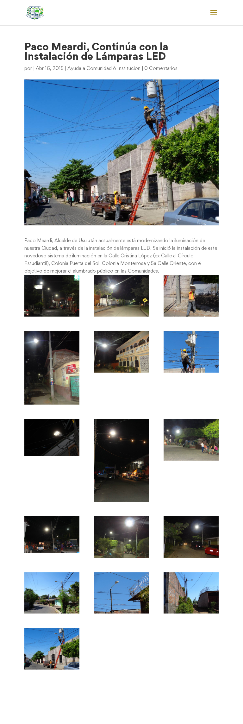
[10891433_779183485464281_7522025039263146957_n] (191, 440)
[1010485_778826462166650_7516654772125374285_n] (121, 296)
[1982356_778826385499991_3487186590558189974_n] (51, 368)
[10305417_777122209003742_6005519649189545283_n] (191, 352)
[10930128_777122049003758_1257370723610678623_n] (121, 593)
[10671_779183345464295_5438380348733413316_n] (51, 296)
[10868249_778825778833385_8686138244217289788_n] (121, 460)
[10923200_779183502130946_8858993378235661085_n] (191, 537)
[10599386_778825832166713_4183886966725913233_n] (51, 437)
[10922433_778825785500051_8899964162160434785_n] (51, 534)
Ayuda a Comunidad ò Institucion (103, 68)
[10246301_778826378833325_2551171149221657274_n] (121, 352)
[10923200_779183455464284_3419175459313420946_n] (121, 537)
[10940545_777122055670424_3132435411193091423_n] (191, 593)
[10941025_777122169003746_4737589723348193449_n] (51, 649)
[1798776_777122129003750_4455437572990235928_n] (191, 296)
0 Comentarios (161, 68)
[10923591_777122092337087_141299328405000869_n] (51, 593)
